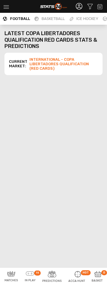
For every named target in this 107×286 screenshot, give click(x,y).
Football (20, 18)
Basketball (53, 18)
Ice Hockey (87, 18)
